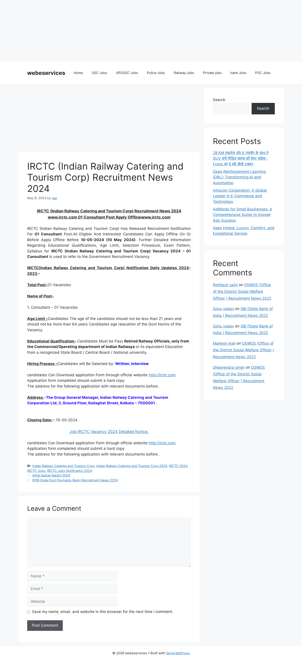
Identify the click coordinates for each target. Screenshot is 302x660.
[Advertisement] (132, 31)
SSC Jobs (99, 73)
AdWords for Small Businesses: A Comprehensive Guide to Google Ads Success (242, 215)
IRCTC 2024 (178, 466)
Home (78, 73)
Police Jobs (156, 73)
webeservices (46, 73)
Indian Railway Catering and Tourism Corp (63, 466)
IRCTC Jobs (36, 471)
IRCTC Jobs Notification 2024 (69, 471)
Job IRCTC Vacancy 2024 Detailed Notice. (109, 431)
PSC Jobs (262, 73)
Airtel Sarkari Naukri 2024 (51, 475)
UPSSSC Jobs (127, 73)
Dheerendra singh (229, 367)
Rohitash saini (225, 285)
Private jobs (212, 73)
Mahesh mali (224, 343)
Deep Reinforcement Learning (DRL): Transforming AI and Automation (239, 177)
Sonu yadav (223, 308)
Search (219, 100)
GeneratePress (178, 653)
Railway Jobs (184, 73)
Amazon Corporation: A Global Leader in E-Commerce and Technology (240, 196)
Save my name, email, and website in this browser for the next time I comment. (102, 611)
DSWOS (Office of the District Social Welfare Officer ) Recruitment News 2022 (242, 292)
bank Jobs (238, 73)
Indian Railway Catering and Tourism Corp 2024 (131, 466)
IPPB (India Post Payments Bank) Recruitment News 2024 (75, 480)
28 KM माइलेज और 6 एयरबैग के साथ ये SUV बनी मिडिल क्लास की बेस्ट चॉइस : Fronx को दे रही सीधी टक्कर (240, 158)
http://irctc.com (162, 375)
